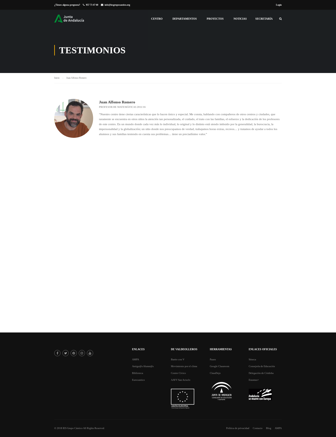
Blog (268, 428)
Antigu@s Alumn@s (143, 366)
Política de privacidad (237, 428)
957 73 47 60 (92, 5)
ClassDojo (215, 373)
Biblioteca (137, 373)
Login (279, 5)
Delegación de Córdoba (261, 373)
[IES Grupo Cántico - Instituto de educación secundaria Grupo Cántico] (73, 20)
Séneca (252, 359)
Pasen (213, 359)
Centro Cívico (178, 373)
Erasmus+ (254, 379)
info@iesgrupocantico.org (117, 5)
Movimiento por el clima (184, 366)
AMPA (135, 359)
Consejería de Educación (262, 366)
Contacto (257, 428)
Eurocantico (138, 379)
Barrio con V (177, 359)
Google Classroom (219, 366)
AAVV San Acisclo (180, 379)
